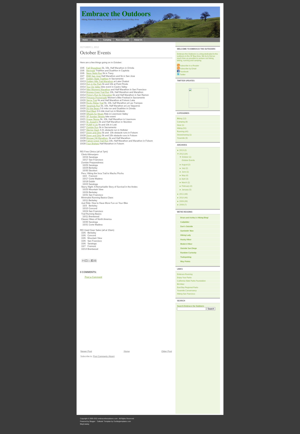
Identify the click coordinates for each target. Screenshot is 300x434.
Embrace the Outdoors (116, 13)
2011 (181, 194)
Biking (179, 118)
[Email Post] (80, 257)
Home (85, 40)
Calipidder (184, 222)
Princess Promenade (96, 97)
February (185, 186)
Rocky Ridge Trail (95, 103)
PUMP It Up (92, 124)
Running (180, 131)
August (185, 165)
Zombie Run (92, 127)
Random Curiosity (188, 253)
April (183, 179)
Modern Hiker (186, 244)
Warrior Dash (92, 130)
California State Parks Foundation (191, 281)
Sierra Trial (91, 100)
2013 (181, 150)
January (185, 190)
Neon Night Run (94, 73)
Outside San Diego (188, 248)
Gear (179, 125)
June (184, 172)
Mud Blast (91, 111)
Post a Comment (93, 277)
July (183, 168)
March (184, 182)
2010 (181, 198)
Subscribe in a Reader (189, 66)
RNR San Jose (93, 76)
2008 (181, 205)
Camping (107, 40)
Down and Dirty (93, 132)
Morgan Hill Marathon (97, 138)
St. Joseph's (92, 122)
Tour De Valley (93, 87)
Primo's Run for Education (99, 95)
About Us (138, 40)
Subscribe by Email (188, 69)
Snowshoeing (183, 135)
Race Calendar (122, 40)
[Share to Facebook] (92, 260)
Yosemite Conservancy (187, 290)
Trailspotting (185, 257)
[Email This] (83, 260)
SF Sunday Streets (95, 116)
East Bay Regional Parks (187, 287)
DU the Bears (93, 108)
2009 (181, 201)
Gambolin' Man (186, 231)
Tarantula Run (93, 105)
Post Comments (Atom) (104, 356)
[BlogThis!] (86, 260)
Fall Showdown (93, 68)
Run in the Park (94, 84)
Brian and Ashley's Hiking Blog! (194, 218)
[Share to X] (89, 260)
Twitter (182, 75)
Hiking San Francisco (186, 294)
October (185, 157)
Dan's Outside (186, 226)
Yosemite (181, 138)
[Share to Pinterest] (95, 260)
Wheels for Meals (94, 114)
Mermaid (90, 70)
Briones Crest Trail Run (97, 92)
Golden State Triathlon (97, 78)
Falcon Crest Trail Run (97, 141)
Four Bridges (92, 143)
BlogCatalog (84, 424)
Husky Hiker (185, 240)
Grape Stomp (93, 119)
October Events (95, 52)
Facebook (184, 72)
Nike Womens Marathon (98, 89)
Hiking (95, 40)
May (183, 175)
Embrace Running (184, 274)
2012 (181, 154)
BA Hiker (180, 284)
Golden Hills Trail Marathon (99, 81)
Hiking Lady (185, 235)
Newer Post (86, 351)
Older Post (166, 351)
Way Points (185, 261)
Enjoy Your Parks (184, 278)
